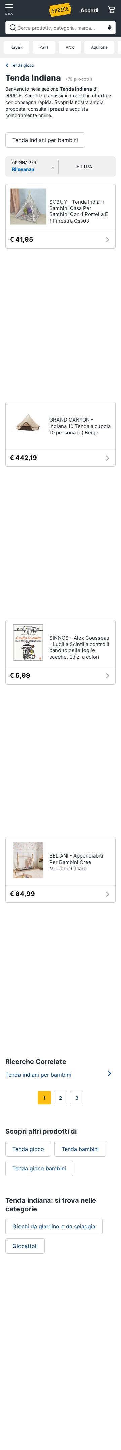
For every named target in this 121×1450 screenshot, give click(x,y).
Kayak (16, 47)
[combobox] (60, 27)
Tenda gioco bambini (39, 1168)
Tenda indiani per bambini (45, 140)
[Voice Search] (109, 28)
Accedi (89, 10)
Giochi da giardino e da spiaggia (53, 1226)
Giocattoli (25, 1246)
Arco (70, 47)
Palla (44, 47)
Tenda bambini (80, 1149)
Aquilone (99, 47)
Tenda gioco (22, 65)
